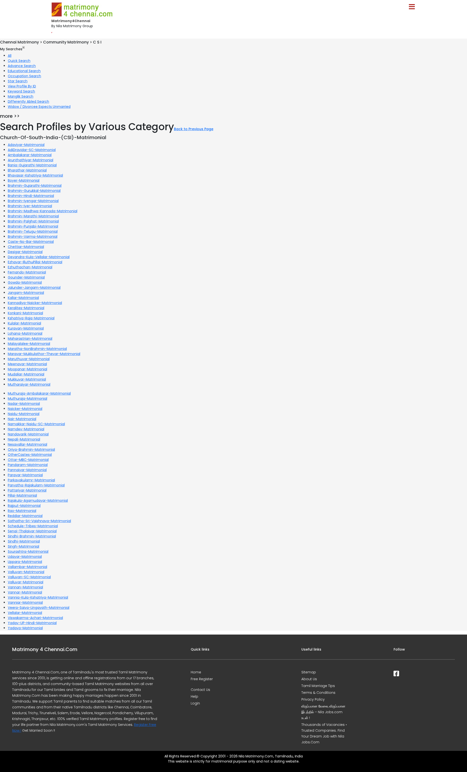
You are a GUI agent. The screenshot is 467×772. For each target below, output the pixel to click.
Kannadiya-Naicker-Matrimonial (35, 302)
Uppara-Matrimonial (25, 561)
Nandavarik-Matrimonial (28, 434)
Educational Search (24, 70)
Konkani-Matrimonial (25, 313)
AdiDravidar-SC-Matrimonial (32, 149)
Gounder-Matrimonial (26, 277)
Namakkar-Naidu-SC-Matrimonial (36, 424)
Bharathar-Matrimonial (27, 170)
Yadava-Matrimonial (25, 628)
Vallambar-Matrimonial (27, 566)
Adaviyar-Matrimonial (26, 144)
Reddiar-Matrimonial (25, 515)
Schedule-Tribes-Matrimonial (33, 526)
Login (195, 703)
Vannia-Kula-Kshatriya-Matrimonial (38, 597)
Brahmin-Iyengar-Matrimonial (33, 200)
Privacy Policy (313, 699)
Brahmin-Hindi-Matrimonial (31, 195)
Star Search (17, 81)
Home (196, 672)
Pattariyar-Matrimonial (27, 490)
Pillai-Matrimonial (22, 495)
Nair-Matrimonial (22, 418)
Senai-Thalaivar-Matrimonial (32, 531)
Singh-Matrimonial (23, 546)
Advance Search (22, 65)
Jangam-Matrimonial (26, 292)
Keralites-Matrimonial (26, 307)
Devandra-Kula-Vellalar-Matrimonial (39, 257)
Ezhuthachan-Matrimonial (30, 267)
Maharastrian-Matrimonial (30, 338)
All (9, 55)
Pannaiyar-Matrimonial (27, 469)
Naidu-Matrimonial (23, 413)
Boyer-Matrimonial (23, 180)
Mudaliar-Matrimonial (26, 374)
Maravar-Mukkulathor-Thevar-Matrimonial (44, 353)
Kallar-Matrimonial (23, 297)
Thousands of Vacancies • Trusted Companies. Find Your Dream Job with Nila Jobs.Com (324, 733)
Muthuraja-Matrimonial (27, 398)
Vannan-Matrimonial (25, 587)
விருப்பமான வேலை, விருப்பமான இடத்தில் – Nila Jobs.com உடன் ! (323, 712)
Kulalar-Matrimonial (24, 323)
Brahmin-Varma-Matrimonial (32, 236)
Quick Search (19, 60)
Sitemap (308, 672)
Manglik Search (20, 96)
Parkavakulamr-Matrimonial (31, 480)
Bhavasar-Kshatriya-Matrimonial (35, 175)
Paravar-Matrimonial (25, 475)
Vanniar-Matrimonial (25, 602)
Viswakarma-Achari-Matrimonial (35, 617)
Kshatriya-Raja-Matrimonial (31, 318)
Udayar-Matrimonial (25, 556)
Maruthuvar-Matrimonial (29, 358)
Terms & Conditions (318, 692)
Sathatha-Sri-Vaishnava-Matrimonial (39, 520)
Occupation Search (24, 76)
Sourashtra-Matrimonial (28, 551)
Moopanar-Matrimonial (27, 369)
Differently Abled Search (28, 101)
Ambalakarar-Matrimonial (30, 155)
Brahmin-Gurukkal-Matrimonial (34, 190)
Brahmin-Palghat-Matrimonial (33, 221)
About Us (309, 679)
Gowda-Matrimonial (25, 282)
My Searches (11, 49)
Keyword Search (21, 91)
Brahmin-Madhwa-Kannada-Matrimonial (42, 211)
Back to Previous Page (193, 129)
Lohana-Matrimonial (25, 333)
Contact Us (200, 689)
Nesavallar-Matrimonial (27, 444)
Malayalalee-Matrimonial (29, 343)
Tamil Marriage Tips (318, 685)
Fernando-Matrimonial (27, 272)
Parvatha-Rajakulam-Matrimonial (36, 485)
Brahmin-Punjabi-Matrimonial (33, 226)
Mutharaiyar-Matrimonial (29, 384)
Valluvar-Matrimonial (25, 582)
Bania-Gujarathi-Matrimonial (32, 165)
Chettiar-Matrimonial (26, 246)
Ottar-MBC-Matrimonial (28, 459)
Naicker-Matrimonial (25, 408)
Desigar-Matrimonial (25, 251)
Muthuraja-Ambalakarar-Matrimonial (39, 393)
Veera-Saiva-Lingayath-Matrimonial (38, 607)
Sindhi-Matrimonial (24, 541)
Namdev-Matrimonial (26, 429)
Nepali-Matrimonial (24, 439)
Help (194, 696)
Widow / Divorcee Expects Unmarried (39, 106)
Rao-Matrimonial (22, 510)
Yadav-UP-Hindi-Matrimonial (32, 622)
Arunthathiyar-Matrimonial (30, 160)
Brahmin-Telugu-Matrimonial (33, 231)
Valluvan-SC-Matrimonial (29, 577)
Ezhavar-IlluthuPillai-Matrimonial (35, 262)
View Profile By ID (22, 86)
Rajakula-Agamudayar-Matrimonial (38, 500)
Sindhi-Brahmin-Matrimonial (32, 536)
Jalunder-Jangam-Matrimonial (34, 287)
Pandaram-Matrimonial (28, 464)
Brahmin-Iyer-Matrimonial (30, 206)
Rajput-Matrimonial (24, 505)
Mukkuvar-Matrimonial (27, 379)
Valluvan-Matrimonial (26, 571)
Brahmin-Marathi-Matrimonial (33, 216)
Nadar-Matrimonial (24, 403)
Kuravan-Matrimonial (26, 328)
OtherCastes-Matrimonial (30, 454)
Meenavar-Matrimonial (27, 364)
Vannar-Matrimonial (25, 592)
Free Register (202, 679)
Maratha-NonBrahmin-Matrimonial (37, 348)
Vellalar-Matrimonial (25, 612)
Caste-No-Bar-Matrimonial (31, 241)
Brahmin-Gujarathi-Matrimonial (35, 185)
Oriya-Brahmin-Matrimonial (31, 449)
